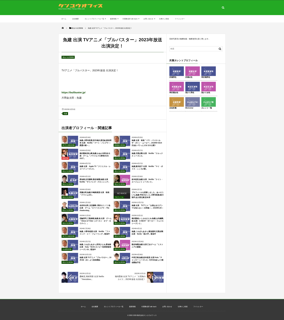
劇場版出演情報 (119, 145)
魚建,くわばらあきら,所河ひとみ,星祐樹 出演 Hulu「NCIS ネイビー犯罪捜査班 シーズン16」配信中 (95, 246)
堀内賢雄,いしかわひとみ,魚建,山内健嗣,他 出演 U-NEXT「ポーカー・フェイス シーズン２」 (148, 220)
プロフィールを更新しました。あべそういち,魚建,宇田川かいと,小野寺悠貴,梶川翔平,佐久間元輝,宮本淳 (148, 194)
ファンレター (180, 19)
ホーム (63, 19)
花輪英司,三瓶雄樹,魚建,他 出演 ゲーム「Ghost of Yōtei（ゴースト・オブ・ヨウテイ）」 (96, 220)
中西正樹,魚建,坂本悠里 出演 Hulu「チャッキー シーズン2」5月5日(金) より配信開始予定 (147, 260)
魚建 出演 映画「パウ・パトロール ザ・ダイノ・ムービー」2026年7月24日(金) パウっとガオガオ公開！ (147, 142)
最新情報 (113, 19)
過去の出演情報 (68, 57)
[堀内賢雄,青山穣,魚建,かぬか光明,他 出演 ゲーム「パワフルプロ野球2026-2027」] (70, 158)
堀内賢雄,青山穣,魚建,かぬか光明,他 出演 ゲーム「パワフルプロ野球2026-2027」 (95, 155)
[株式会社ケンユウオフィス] (80, 7)
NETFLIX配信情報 (68, 145)
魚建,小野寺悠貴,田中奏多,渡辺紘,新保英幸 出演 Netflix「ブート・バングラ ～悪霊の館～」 (96, 142)
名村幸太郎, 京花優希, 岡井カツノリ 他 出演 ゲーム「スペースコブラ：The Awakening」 (95, 207)
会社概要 (75, 19)
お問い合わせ (148, 19)
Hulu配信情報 (66, 249)
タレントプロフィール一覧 (94, 19)
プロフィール (118, 197)
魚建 (65, 113)
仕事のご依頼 (164, 19)
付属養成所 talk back (130, 19)
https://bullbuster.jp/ (73, 92)
